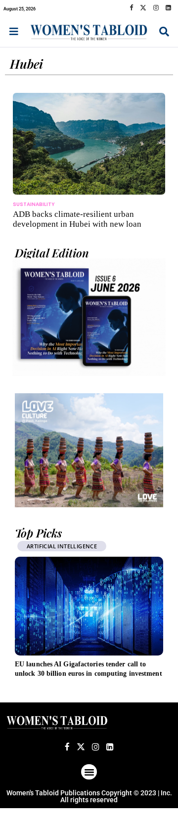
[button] (89, 772)
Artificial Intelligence (62, 546)
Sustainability (34, 204)
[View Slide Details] (89, 450)
